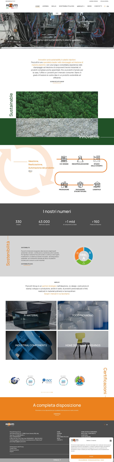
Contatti (98, 6)
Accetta (91, 456)
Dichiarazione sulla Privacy (94, 460)
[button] (110, 441)
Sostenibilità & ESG (66, 6)
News (89, 6)
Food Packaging (86, 436)
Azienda (46, 6)
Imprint (102, 460)
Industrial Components (88, 433)
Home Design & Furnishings (89, 432)
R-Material (84, 435)
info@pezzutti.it (10, 1)
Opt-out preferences (83, 460)
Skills (53, 6)
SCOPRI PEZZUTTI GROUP (57, 81)
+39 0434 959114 (104, 1)
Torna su (56, 460)
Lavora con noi (93, 1)
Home (37, 6)
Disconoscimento (14, 450)
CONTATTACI (57, 414)
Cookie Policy (13, 448)
